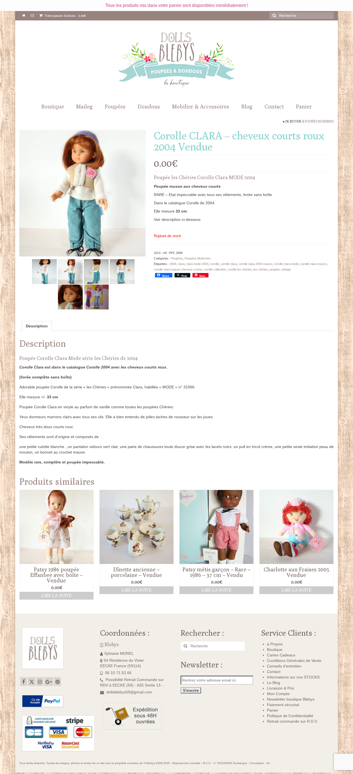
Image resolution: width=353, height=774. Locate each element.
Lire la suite (56, 595)
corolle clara (229, 264)
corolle (214, 264)
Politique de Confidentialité (290, 716)
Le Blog (273, 682)
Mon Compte (278, 693)
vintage (286, 269)
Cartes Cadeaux (281, 655)
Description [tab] (37, 326)
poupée (275, 269)
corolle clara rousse (313, 264)
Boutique (274, 649)
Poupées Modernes (319, 121)
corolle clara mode (286, 264)
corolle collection (215, 269)
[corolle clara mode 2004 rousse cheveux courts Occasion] (82, 192)
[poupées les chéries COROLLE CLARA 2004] (70, 296)
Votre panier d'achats (65, 16)
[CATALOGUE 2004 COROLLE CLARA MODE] (96, 296)
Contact (273, 671)
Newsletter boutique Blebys (290, 699)
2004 (173, 264)
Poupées (177, 258)
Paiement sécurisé (283, 705)
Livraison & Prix (280, 688)
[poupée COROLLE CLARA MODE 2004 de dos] (96, 271)
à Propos (275, 644)
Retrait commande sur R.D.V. (292, 721)
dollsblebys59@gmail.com (129, 692)
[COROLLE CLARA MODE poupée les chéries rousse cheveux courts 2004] (44, 271)
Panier (272, 710)
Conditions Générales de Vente (294, 660)
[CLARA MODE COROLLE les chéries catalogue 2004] (70, 271)
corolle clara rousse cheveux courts (178, 269)
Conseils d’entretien (284, 666)
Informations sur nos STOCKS (293, 677)
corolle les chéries (240, 269)
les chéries (260, 269)
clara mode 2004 (197, 264)
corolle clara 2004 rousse (255, 264)
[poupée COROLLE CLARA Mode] (122, 271)
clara (181, 264)
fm (268, 763)
